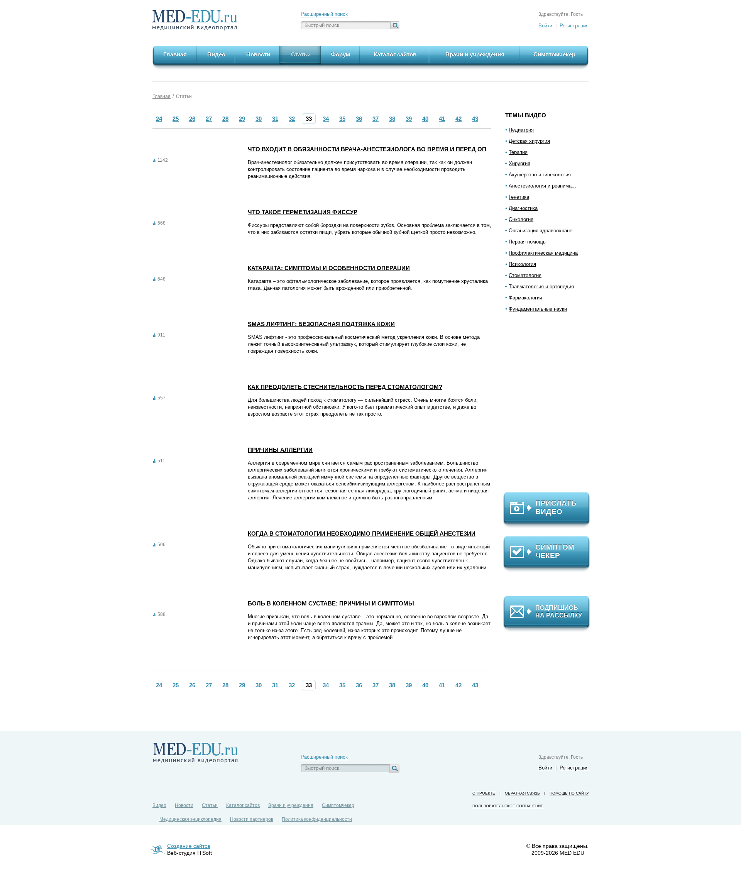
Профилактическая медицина (543, 253)
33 (309, 118)
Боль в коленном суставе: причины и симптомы (331, 603)
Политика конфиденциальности (317, 819)
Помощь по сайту (569, 793)
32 (292, 118)
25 (176, 118)
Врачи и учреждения (290, 805)
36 (359, 118)
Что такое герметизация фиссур (302, 212)
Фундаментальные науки (538, 309)
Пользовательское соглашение (507, 806)
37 (375, 118)
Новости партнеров (251, 819)
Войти (545, 26)
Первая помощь (527, 242)
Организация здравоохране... (543, 230)
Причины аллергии (280, 449)
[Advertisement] (550, 405)
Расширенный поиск (324, 14)
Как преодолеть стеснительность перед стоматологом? (345, 387)
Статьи (184, 96)
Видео (159, 805)
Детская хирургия (529, 141)
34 (326, 118)
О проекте (483, 793)
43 (475, 118)
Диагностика (523, 208)
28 (225, 118)
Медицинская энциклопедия (190, 819)
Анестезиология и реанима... (542, 186)
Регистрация (574, 26)
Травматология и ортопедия (541, 286)
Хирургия (519, 163)
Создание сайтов (188, 846)
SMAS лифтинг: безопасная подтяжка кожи (321, 324)
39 (409, 118)
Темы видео (525, 115)
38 (392, 118)
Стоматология (525, 275)
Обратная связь (522, 793)
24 (159, 118)
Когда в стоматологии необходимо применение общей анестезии (361, 533)
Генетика (519, 197)
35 (342, 118)
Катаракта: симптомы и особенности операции (329, 268)
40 (425, 118)
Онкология (521, 219)
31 (275, 118)
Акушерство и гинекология (540, 175)
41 (442, 118)
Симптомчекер (338, 805)
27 (209, 118)
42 (458, 118)
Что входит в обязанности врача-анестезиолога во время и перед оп (367, 149)
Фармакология (525, 298)
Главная (161, 96)
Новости (184, 805)
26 (192, 118)
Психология (522, 264)
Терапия (518, 152)
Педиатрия (521, 130)
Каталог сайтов (243, 805)
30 (258, 118)
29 (242, 118)
